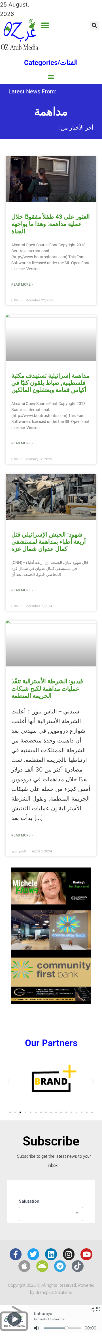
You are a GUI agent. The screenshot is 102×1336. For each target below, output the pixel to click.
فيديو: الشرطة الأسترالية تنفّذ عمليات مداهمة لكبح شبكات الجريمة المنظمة (47, 688)
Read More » (22, 285)
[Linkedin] (51, 1254)
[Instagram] (69, 1254)
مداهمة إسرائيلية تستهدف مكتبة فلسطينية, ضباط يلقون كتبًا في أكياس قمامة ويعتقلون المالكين (50, 382)
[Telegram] (60, 1266)
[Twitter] (33, 1254)
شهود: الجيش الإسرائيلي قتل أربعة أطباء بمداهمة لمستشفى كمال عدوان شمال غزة (48, 541)
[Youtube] (86, 1254)
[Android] (42, 1266)
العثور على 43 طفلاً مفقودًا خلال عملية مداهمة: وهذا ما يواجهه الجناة (50, 223)
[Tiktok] (78, 1266)
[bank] (51, 1002)
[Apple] (24, 1266)
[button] (45, 25)
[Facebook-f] (16, 1254)
